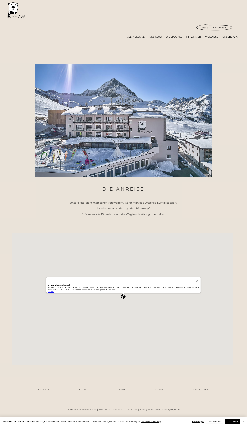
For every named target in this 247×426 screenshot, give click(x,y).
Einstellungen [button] (198, 421)
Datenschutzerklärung (151, 421)
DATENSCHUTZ (201, 390)
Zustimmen (233, 421)
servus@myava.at (171, 410)
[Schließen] (243, 421)
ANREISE (82, 390)
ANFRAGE (44, 390)
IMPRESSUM (162, 390)
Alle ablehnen (215, 421)
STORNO (123, 390)
